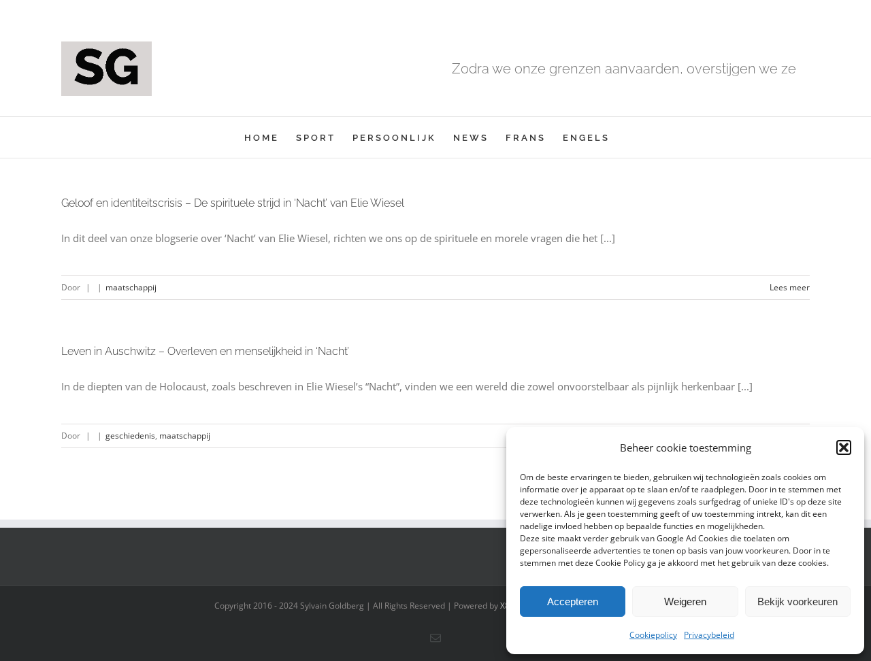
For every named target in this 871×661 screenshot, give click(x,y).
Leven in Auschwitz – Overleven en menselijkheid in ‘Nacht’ (205, 351)
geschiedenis (130, 435)
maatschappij (131, 287)
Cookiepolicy (653, 635)
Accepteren (572, 601)
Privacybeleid (709, 635)
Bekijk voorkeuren (797, 601)
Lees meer (790, 287)
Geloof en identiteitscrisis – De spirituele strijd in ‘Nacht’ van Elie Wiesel (232, 203)
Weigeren (685, 601)
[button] (844, 447)
